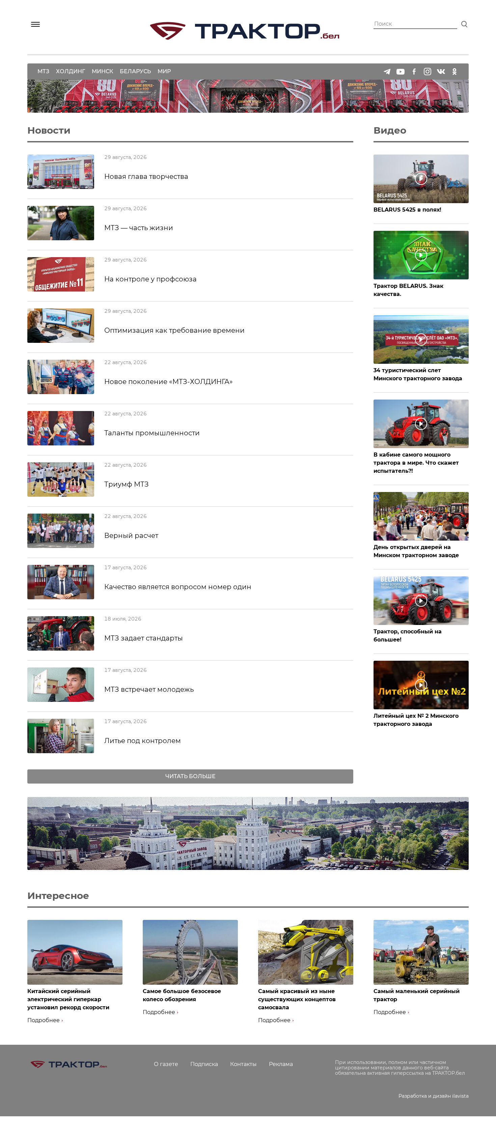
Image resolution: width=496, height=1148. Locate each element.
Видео (390, 130)
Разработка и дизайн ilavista (433, 1096)
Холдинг (70, 71)
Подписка (204, 1064)
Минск (102, 71)
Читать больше (190, 776)
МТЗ (43, 71)
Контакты (243, 1064)
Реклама (281, 1064)
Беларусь (135, 71)
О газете (166, 1064)
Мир (164, 71)
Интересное (58, 895)
